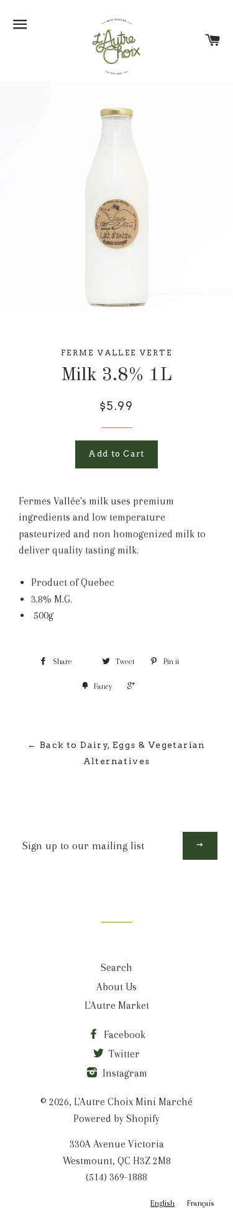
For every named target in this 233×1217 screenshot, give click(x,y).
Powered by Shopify (116, 1118)
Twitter (123, 1054)
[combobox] (162, 1203)
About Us (116, 987)
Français (200, 1203)
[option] (201, 1203)
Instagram (123, 1073)
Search (116, 967)
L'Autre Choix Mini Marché (133, 1102)
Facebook (123, 1035)
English (162, 1203)
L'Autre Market (117, 1005)
